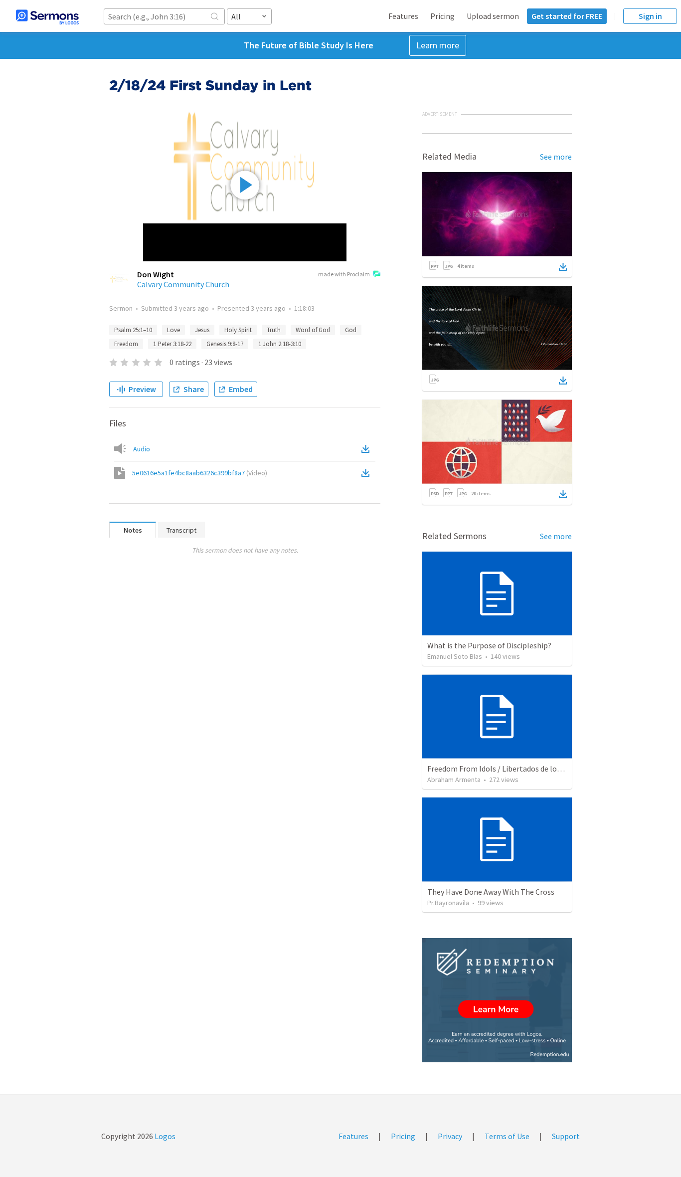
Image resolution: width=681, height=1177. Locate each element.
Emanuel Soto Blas (454, 656)
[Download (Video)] (367, 472)
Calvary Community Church (183, 284)
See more (556, 157)
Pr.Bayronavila (448, 902)
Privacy (450, 1136)
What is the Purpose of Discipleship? (489, 645)
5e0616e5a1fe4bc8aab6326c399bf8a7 (199, 472)
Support (566, 1136)
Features (403, 16)
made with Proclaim (344, 274)
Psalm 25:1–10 (133, 330)
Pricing (442, 16)
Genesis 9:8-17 (224, 344)
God (350, 330)
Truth (274, 330)
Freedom (126, 344)
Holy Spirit (238, 330)
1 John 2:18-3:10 (279, 344)
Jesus (202, 330)
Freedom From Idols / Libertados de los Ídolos (505, 769)
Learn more (437, 45)
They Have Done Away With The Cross (490, 892)
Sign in (650, 16)
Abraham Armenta (454, 779)
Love (173, 330)
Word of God (313, 330)
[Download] (563, 266)
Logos (164, 1136)
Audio (141, 448)
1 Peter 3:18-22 (172, 344)
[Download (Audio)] (367, 448)
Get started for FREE (566, 16)
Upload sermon (493, 16)
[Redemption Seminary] (497, 1000)
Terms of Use (507, 1136)
